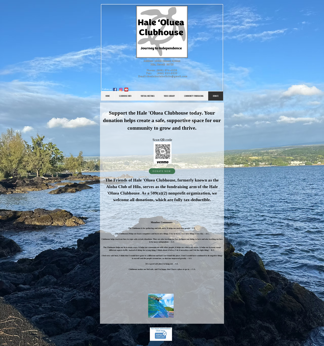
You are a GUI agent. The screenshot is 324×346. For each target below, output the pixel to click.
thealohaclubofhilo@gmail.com (167, 76)
